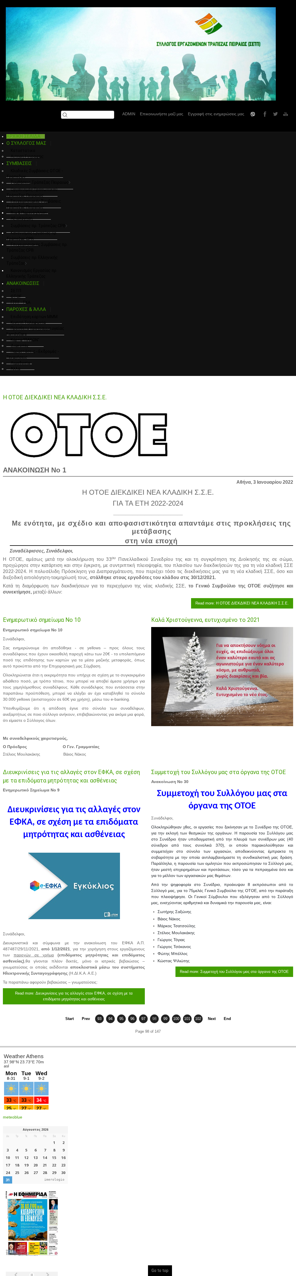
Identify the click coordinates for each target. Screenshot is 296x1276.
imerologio (54, 1180)
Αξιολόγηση (22, 218)
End (227, 1019)
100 (176, 1019)
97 (143, 1019)
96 (132, 1019)
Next (212, 1019)
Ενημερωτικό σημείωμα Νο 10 (42, 620)
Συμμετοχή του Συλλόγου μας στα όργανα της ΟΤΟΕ (218, 772)
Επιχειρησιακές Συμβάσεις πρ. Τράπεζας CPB (37, 247)
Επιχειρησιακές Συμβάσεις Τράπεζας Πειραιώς (33, 204)
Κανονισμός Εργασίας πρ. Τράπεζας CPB (31, 236)
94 (110, 1019)
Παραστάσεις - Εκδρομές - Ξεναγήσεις (32, 354)
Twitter (274, 113)
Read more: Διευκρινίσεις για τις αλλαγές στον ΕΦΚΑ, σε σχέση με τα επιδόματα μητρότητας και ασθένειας (74, 996)
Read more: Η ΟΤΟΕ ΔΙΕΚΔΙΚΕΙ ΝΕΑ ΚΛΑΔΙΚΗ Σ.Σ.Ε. (242, 603)
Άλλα (15, 368)
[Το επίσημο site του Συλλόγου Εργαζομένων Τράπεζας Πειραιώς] (141, 54)
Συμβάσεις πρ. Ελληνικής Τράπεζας (32, 260)
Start (69, 1019)
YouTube (285, 113)
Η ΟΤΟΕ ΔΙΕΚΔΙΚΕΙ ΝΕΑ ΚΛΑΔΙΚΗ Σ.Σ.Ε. (55, 397)
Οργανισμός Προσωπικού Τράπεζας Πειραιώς (32, 192)
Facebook (264, 113)
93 (99, 1019)
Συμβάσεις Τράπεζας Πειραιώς (40, 182)
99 (165, 1019)
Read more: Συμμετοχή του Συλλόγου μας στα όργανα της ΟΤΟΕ (234, 971)
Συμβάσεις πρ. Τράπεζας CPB (38, 225)
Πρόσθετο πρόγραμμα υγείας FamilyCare (35, 331)
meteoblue (12, 1117)
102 (198, 1019)
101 (187, 1019)
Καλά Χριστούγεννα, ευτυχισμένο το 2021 (205, 620)
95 (121, 1019)
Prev (86, 1019)
